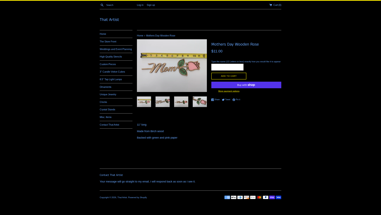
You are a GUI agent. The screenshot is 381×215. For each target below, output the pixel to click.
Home (103, 34)
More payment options (228, 91)
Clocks (103, 102)
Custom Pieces (108, 64)
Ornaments (105, 87)
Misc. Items (105, 117)
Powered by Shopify (137, 197)
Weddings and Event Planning (116, 49)
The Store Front (108, 41)
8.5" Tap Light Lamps (111, 79)
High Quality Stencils (111, 56)
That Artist (109, 20)
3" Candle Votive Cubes (112, 71)
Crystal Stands (107, 109)
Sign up (151, 5)
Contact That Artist (109, 124)
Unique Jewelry (108, 94)
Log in (140, 5)
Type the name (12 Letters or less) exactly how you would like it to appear (246, 61)
